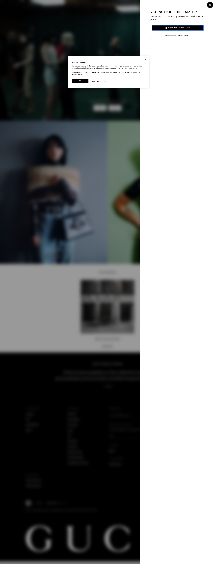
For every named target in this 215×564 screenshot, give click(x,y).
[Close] (210, 5)
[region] (108, 72)
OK (80, 81)
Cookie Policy (77, 74)
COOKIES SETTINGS (100, 81)
